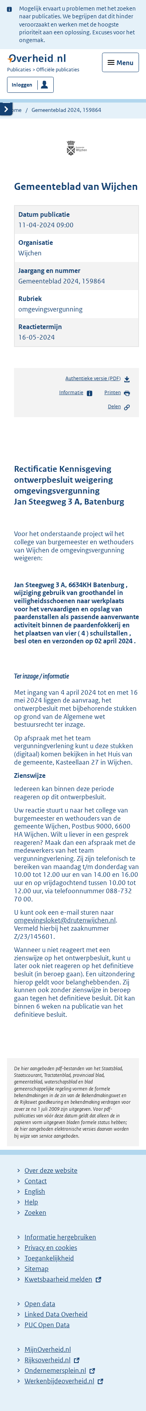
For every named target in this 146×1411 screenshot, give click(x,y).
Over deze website (51, 1170)
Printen (112, 392)
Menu (125, 62)
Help (31, 1202)
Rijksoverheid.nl (47, 1360)
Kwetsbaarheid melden (58, 1279)
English (35, 1191)
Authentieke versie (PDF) (94, 380)
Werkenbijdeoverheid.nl (59, 1381)
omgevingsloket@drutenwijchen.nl (65, 920)
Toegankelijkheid (49, 1258)
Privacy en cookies (51, 1247)
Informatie (71, 392)
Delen (114, 406)
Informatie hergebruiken (60, 1237)
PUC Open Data (47, 1325)
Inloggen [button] (22, 84)
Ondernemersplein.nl (55, 1370)
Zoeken (35, 1212)
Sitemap (37, 1268)
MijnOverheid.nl (48, 1349)
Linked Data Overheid (56, 1314)
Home (14, 109)
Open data (40, 1303)
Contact (36, 1181)
